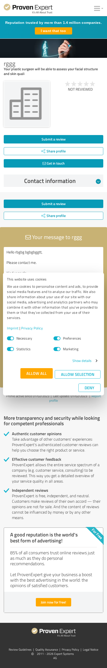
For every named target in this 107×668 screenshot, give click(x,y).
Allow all (36, 373)
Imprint (13, 328)
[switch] (57, 338)
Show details (82, 360)
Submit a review (54, 139)
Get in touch (55, 163)
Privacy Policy (32, 328)
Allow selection (77, 374)
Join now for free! (53, 602)
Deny (89, 387)
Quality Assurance (46, 649)
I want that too (53, 31)
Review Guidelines (20, 649)
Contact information (50, 180)
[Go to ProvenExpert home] (28, 9)
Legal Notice (90, 649)
